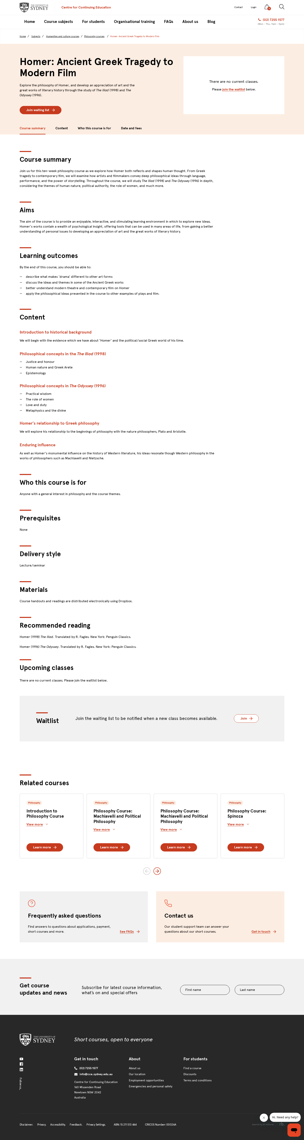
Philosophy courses (94, 36)
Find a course (192, 1068)
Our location (137, 1074)
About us (134, 1068)
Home (23, 36)
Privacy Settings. (95, 1124)
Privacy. (41, 1124)
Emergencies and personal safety (150, 1086)
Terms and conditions (197, 1080)
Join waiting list (37, 110)
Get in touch (260, 931)
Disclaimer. (26, 1124)
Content (61, 128)
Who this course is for (94, 128)
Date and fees (131, 128)
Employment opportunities (146, 1080)
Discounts (189, 1074)
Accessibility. (58, 1124)
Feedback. (76, 1124)
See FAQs (127, 931)
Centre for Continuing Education (86, 7)
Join (250, 718)
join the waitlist (233, 89)
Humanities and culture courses (62, 36)
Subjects (35, 36)
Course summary (32, 128)
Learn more (42, 847)
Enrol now (264, 128)
